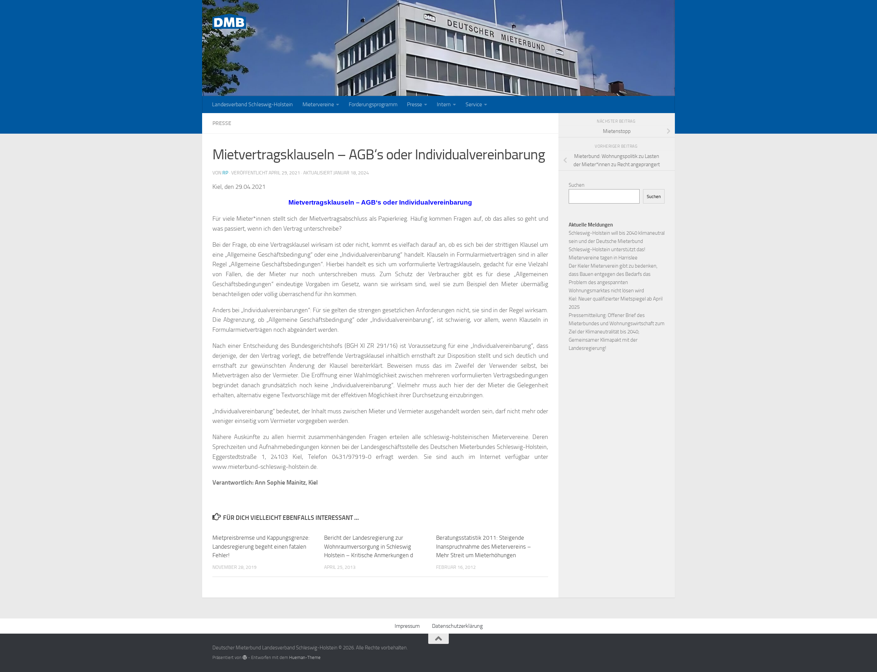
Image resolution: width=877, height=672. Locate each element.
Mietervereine (318, 104)
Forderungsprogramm (373, 104)
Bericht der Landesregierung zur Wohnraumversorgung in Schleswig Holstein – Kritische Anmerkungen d (368, 546)
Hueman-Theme (305, 657)
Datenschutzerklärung (457, 626)
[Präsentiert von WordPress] (245, 657)
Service (474, 104)
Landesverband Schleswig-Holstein (252, 104)
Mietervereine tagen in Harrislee (603, 258)
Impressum (407, 626)
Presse (414, 104)
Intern (444, 104)
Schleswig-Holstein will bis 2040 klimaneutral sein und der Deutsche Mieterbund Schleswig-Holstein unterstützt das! (617, 241)
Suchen (576, 185)
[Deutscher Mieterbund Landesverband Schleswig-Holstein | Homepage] (229, 21)
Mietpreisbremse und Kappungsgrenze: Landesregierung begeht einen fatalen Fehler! (261, 546)
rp (225, 173)
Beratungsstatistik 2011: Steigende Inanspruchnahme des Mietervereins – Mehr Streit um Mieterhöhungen (483, 546)
